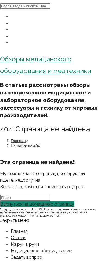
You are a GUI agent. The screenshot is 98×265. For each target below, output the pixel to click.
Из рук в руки (25, 244)
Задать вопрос (26, 257)
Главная (19, 231)
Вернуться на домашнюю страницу (37, 204)
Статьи (18, 237)
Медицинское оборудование (41, 250)
